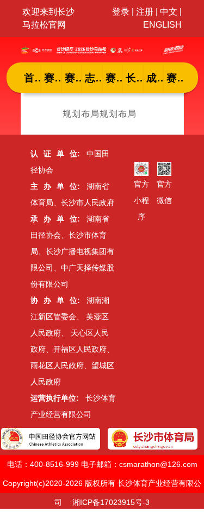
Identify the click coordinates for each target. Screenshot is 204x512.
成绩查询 (155, 78)
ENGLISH (162, 24)
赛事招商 (175, 78)
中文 (168, 11)
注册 (144, 11)
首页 (32, 78)
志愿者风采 (93, 78)
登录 (120, 11)
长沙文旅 (134, 78)
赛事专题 (114, 78)
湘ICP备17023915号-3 (111, 502)
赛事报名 (73, 78)
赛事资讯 (52, 78)
